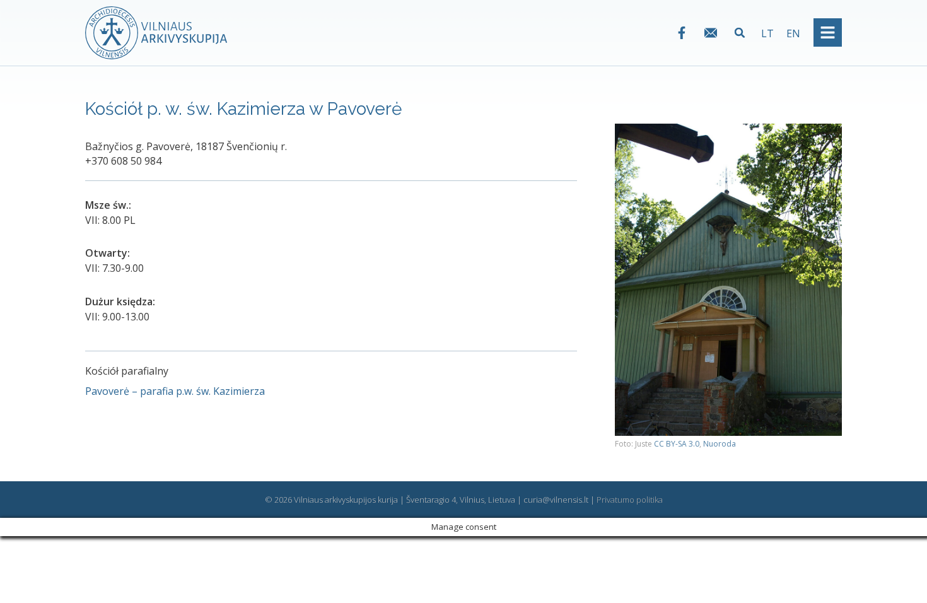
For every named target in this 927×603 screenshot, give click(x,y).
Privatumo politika (630, 499)
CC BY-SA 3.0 (676, 444)
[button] (740, 32)
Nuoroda (719, 444)
